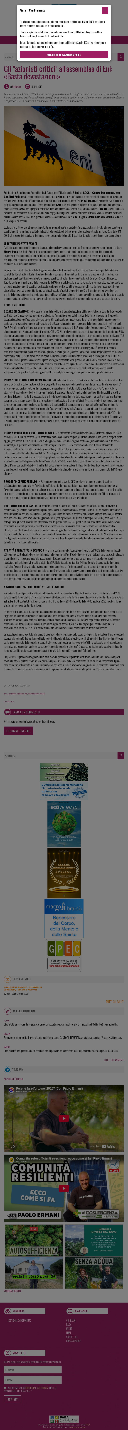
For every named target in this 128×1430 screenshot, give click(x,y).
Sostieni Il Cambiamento (64, 55)
